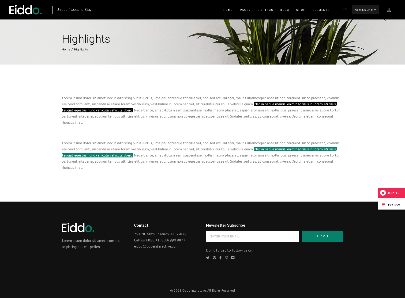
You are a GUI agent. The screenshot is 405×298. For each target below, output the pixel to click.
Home (66, 49)
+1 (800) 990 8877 (170, 240)
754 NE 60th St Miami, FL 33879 (160, 234)
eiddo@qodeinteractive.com (156, 246)
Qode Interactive (194, 290)
